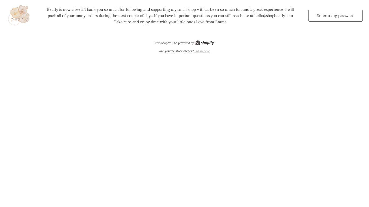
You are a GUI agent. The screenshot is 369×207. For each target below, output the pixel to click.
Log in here (202, 51)
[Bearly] (19, 15)
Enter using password (335, 15)
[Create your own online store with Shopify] (204, 43)
